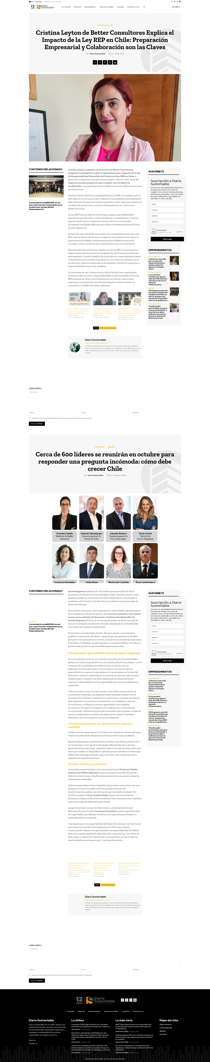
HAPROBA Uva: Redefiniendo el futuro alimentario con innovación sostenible (65, 373)
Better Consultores (108, 328)
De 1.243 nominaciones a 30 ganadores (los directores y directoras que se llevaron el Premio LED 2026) (134, 1047)
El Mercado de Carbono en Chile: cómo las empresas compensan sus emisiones (102, 311)
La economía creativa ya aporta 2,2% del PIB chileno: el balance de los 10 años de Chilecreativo (158, 280)
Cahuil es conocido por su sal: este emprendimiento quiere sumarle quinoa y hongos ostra (157, 264)
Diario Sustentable (97, 54)
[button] (144, 7)
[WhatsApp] (110, 62)
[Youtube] (179, 1)
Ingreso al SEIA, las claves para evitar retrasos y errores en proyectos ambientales (79, 311)
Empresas (32, 200)
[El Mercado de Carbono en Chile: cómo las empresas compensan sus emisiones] (104, 298)
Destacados (75, 1029)
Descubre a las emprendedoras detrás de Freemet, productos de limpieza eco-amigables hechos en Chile (144, 375)
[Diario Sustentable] (76, 347)
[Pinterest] (105, 62)
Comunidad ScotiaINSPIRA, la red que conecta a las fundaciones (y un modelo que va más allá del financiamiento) (45, 205)
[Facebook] (172, 1)
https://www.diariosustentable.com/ (96, 343)
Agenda (151, 288)
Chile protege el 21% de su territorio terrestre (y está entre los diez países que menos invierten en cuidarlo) (134, 1037)
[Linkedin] (115, 62)
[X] (177, 1)
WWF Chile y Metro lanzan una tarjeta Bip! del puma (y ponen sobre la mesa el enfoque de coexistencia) (133, 1026)
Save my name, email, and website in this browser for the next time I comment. (62, 418)
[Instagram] (174, 1)
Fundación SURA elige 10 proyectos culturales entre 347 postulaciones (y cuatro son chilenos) (90, 1025)
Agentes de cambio (122, 1031)
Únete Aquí (167, 239)
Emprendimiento (155, 256)
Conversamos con (105, 25)
